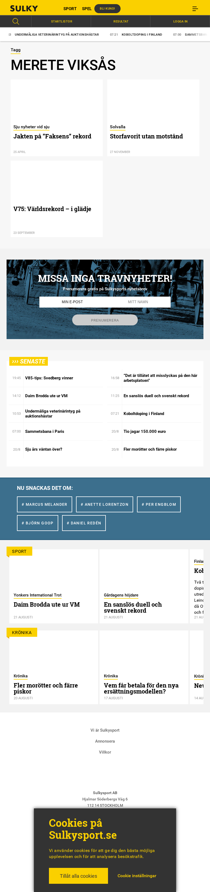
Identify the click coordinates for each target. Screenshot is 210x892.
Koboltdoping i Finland (124, 34)
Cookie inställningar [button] (137, 875)
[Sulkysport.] (31, 8)
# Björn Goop (38, 523)
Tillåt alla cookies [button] (78, 876)
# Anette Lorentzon (105, 504)
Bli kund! (107, 8)
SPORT (70, 8)
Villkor (105, 752)
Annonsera (105, 741)
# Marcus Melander (45, 504)
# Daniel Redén (84, 523)
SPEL (87, 8)
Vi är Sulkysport (105, 730)
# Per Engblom (159, 504)
